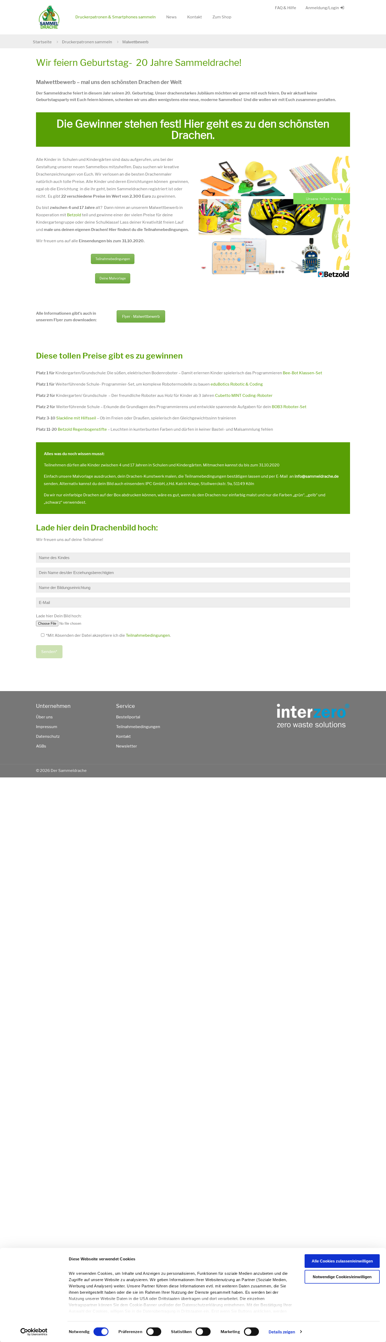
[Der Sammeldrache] (49, 17)
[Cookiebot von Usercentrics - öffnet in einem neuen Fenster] (34, 1332)
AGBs (41, 746)
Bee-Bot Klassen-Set (302, 373)
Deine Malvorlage (113, 278)
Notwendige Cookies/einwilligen (342, 1276)
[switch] (153, 1331)
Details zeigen (282, 1331)
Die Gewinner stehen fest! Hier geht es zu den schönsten (192, 123)
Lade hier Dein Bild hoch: (58, 616)
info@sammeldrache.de (317, 476)
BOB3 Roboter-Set (289, 406)
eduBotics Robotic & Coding (237, 384)
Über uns (44, 717)
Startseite (42, 42)
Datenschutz (48, 736)
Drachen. (193, 135)
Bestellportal (128, 717)
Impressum (46, 726)
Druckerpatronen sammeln (87, 42)
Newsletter (126, 746)
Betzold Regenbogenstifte (82, 429)
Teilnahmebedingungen (112, 259)
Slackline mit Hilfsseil (76, 418)
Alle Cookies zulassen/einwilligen (342, 1261)
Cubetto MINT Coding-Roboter (244, 395)
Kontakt (123, 736)
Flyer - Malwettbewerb (141, 316)
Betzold (74, 215)
